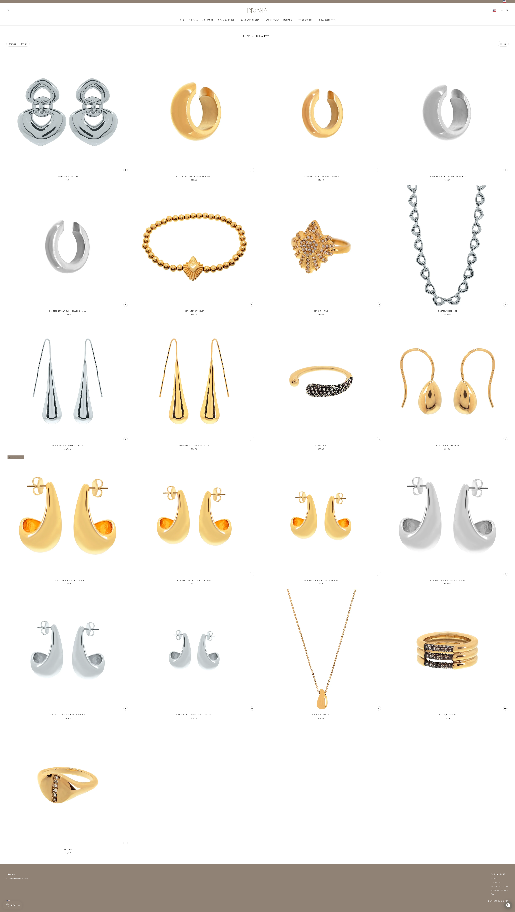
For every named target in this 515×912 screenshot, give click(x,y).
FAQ (492, 894)
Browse (12, 44)
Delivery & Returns (499, 886)
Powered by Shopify (498, 901)
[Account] (502, 10)
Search (494, 879)
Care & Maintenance (500, 890)
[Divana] (257, 10)
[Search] (7, 10)
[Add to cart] (125, 170)
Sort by (23, 44)
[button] (500, 44)
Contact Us (496, 882)
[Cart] (507, 10)
